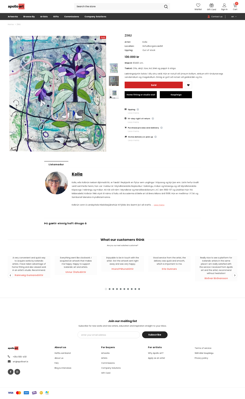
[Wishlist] (188, 85)
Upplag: (129, 50)
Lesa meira (159, 205)
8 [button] (132, 289)
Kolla (144, 42)
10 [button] (139, 289)
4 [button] (117, 289)
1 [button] (106, 289)
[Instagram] (17, 372)
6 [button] (124, 289)
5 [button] (121, 289)
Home (11, 24)
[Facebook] (10, 372)
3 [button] (113, 289)
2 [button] (109, 289)
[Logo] (16, 6)
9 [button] (135, 289)
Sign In (224, 9)
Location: (129, 46)
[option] (57, 94)
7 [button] (128, 289)
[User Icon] (224, 5)
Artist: (128, 42)
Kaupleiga (176, 94)
